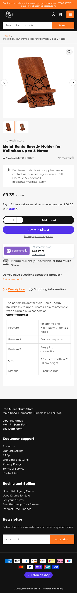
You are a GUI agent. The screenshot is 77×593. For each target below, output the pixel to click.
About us (9, 446)
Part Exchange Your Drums (21, 504)
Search (62, 25)
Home (6, 35)
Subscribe (61, 539)
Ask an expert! (12, 279)
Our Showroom (13, 450)
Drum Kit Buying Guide (18, 491)
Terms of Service (13, 468)
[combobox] (38, 25)
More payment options (38, 236)
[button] (38, 251)
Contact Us (10, 473)
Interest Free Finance (17, 509)
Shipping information (50, 289)
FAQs (6, 455)
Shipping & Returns (15, 459)
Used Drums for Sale (16, 495)
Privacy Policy (12, 464)
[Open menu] (70, 14)
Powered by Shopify (52, 588)
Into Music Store (13, 140)
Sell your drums (13, 500)
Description (16, 289)
